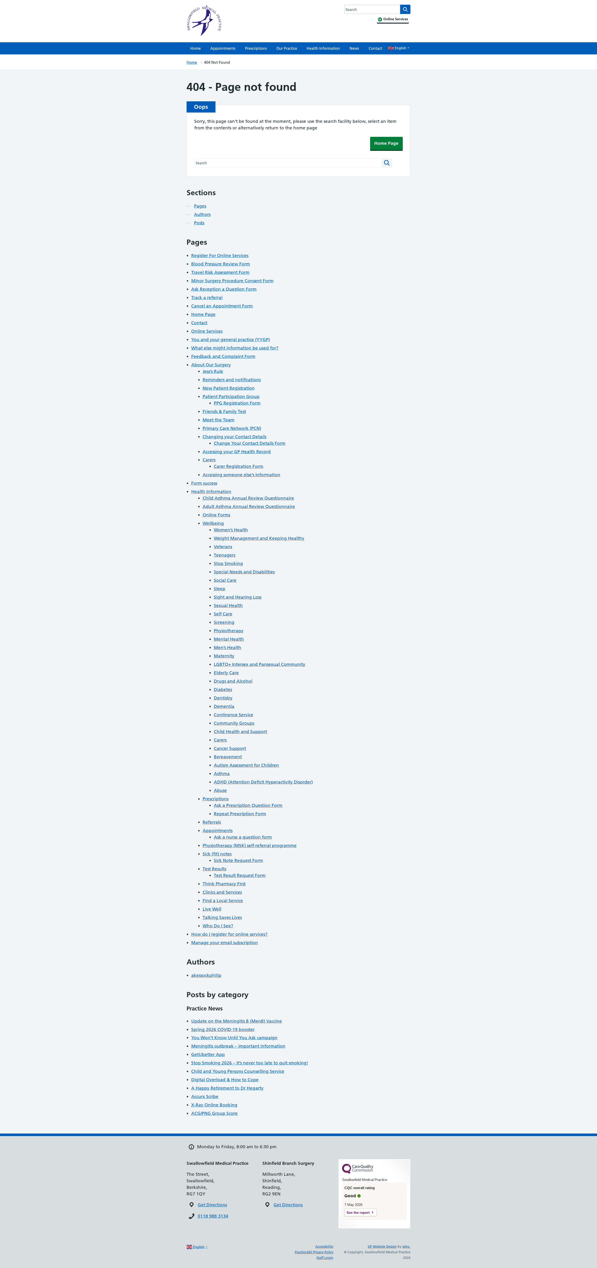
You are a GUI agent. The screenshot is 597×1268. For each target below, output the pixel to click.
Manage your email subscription (224, 942)
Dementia (224, 706)
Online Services (206, 331)
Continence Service (233, 714)
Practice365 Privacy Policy (314, 1252)
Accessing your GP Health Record (237, 451)
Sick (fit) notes (217, 854)
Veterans (223, 546)
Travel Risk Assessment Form (220, 272)
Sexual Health (228, 605)
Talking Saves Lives (222, 917)
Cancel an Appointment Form (222, 306)
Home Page (386, 143)
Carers (209, 460)
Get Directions (212, 1205)
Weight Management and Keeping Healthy (259, 538)
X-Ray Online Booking (214, 1105)
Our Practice (286, 48)
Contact (375, 48)
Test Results (214, 869)
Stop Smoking (228, 563)
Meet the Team (218, 420)
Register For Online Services (219, 255)
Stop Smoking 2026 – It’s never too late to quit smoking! (249, 1063)
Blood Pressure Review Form (220, 264)
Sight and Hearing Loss (237, 597)
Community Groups (234, 723)
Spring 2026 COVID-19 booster (223, 1029)
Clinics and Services (222, 892)
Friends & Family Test (224, 411)
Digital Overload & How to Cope (225, 1079)
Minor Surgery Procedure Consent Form (232, 280)
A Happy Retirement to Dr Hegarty (227, 1088)
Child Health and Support (240, 731)
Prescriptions (256, 48)
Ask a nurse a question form (243, 837)
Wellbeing (213, 523)
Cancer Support (230, 748)
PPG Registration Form (237, 403)
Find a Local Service (223, 900)
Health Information (323, 48)
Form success (204, 483)
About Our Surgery (211, 364)
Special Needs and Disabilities (244, 572)
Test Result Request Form (240, 875)
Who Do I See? (218, 926)
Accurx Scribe (205, 1096)
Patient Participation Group (231, 396)
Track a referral (206, 297)
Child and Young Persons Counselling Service (237, 1071)
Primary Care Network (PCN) (232, 428)
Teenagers (224, 555)
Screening (224, 622)
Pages (200, 206)
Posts (199, 223)
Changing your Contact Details (234, 436)
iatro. (406, 1246)
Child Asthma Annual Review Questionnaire (248, 498)
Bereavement (228, 756)
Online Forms (216, 515)
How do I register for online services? (229, 934)
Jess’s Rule (213, 371)
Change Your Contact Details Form (249, 443)
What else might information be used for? (234, 348)
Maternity (224, 656)
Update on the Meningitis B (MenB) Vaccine (236, 1021)
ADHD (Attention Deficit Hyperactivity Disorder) (263, 782)
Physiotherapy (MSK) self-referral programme (250, 845)
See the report (358, 1213)
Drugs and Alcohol (233, 681)
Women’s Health (231, 530)
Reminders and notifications (232, 379)
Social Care (225, 580)
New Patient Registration (229, 388)
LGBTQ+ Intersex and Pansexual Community (259, 664)
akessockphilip (206, 975)
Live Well (212, 909)
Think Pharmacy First (224, 884)
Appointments (222, 48)
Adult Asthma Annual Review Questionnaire (249, 506)
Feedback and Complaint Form (223, 356)
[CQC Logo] (357, 1172)
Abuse (220, 790)
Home (195, 48)
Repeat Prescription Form (240, 813)
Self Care (223, 614)
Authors (202, 214)
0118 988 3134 (213, 1216)
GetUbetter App (208, 1054)
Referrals (212, 822)
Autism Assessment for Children (246, 765)
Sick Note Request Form (238, 860)
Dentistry (223, 698)
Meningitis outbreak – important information (238, 1046)
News (354, 48)
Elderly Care (226, 672)
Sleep (219, 588)
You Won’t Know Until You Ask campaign (234, 1037)
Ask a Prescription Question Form (248, 805)
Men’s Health (227, 647)
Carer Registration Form (238, 466)
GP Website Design (382, 1246)
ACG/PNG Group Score (214, 1113)
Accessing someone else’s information (241, 474)
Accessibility (324, 1246)
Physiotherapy (228, 630)
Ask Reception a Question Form (224, 289)
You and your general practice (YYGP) (230, 339)
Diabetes (223, 689)
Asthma (222, 773)
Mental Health (229, 639)
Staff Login (324, 1258)
